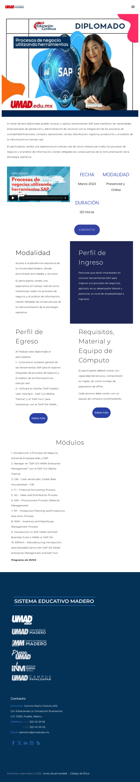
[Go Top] (134, 774)
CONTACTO (87, 229)
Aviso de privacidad (55, 773)
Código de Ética (79, 773)
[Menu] (133, 7)
